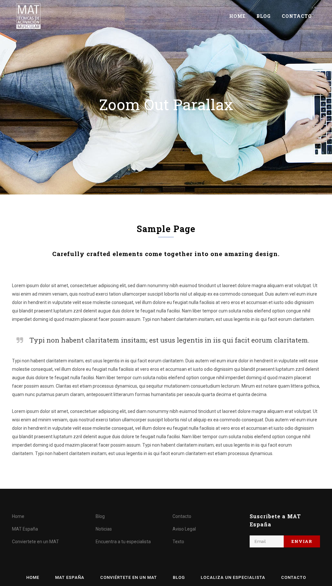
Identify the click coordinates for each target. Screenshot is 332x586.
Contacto (181, 516)
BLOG (179, 577)
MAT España (25, 529)
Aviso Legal (184, 529)
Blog (100, 516)
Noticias (104, 529)
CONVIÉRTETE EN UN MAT (128, 577)
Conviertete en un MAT (35, 541)
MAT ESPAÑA (69, 577)
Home (18, 516)
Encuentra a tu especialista (123, 541)
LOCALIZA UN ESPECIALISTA (233, 577)
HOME (32, 577)
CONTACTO (293, 577)
